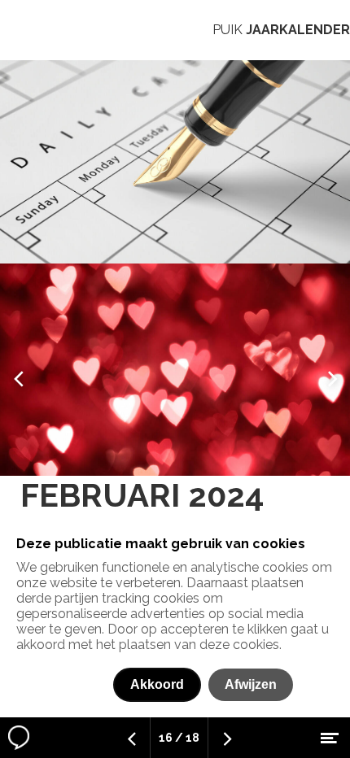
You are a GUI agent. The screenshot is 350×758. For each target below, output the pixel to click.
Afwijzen (251, 684)
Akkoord (157, 684)
